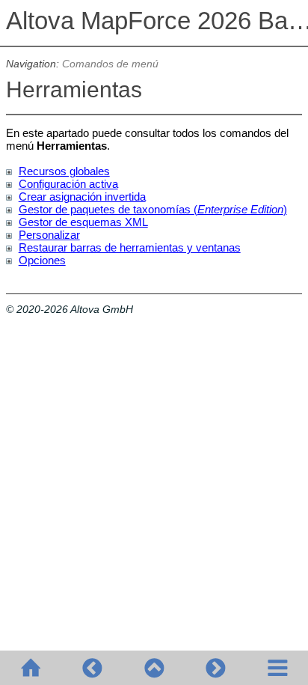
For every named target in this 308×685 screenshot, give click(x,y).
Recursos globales (64, 171)
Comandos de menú (110, 64)
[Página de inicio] (30, 667)
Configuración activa (68, 183)
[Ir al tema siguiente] (215, 667)
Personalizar (49, 234)
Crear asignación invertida (82, 196)
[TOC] (277, 667)
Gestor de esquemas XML (83, 222)
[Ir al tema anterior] (92, 667)
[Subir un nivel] (154, 667)
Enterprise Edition (240, 209)
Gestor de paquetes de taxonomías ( (108, 209)
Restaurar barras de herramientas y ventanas (130, 247)
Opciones (42, 260)
